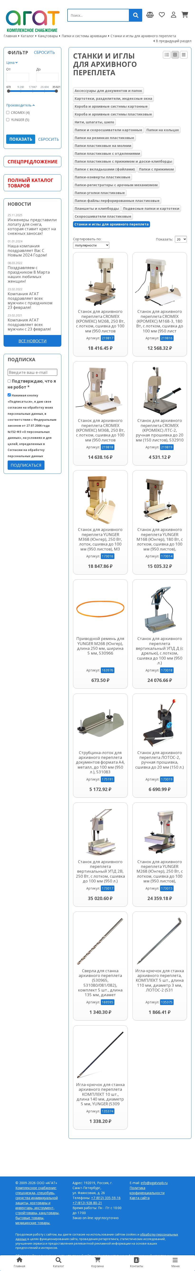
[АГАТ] (32, 20)
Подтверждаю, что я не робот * (32, 384)
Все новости (33, 341)
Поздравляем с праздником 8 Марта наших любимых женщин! (29, 274)
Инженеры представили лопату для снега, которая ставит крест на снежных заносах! (32, 226)
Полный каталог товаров (30, 182)
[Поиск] (135, 15)
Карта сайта (140, 1198)
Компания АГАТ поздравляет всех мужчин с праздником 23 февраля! (30, 300)
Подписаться (26, 465)
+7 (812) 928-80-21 (87, 1203)
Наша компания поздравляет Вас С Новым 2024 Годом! (27, 250)
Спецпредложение (32, 161)
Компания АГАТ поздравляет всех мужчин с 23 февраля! (29, 324)
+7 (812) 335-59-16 (106, 1198)
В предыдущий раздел (173, 41)
